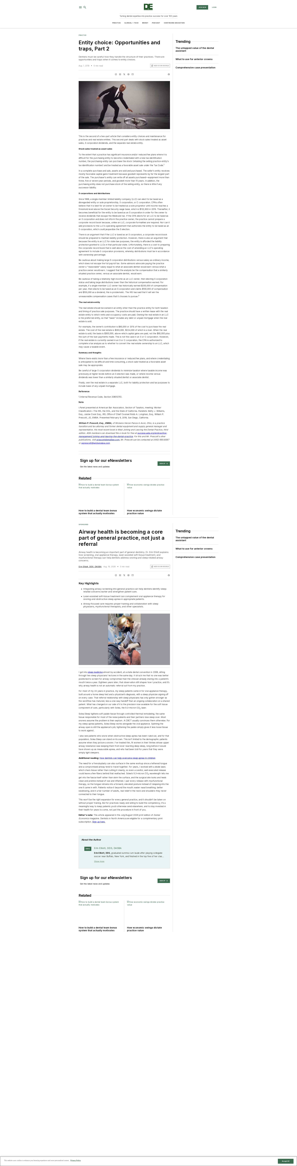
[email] (132, 74)
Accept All (285, 1161)
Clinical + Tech (131, 23)
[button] (80, 7)
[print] (169, 74)
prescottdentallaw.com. (108, 439)
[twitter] (124, 74)
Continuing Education (174, 23)
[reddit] (128, 74)
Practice (116, 23)
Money (145, 23)
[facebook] (116, 74)
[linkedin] (120, 74)
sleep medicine (95, 672)
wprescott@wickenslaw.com (95, 443)
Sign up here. (98, 822)
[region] (148, 1161)
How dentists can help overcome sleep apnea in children (127, 758)
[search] (85, 7)
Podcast (156, 23)
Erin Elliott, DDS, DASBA (90, 566)
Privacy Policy (75, 1160)
